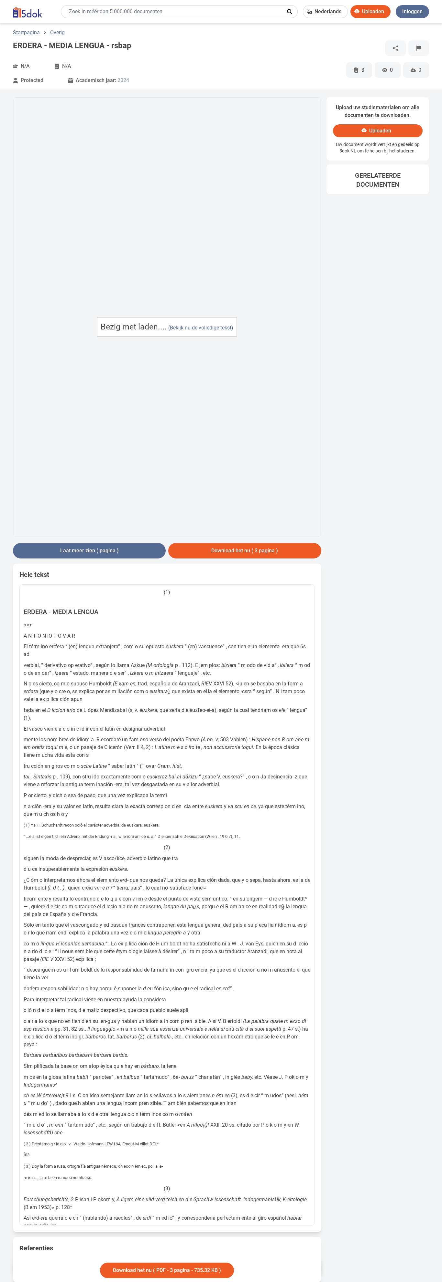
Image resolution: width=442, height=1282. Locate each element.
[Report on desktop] (418, 48)
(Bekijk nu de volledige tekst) (200, 328)
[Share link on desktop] (395, 48)
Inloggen (412, 11)
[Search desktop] (289, 11)
